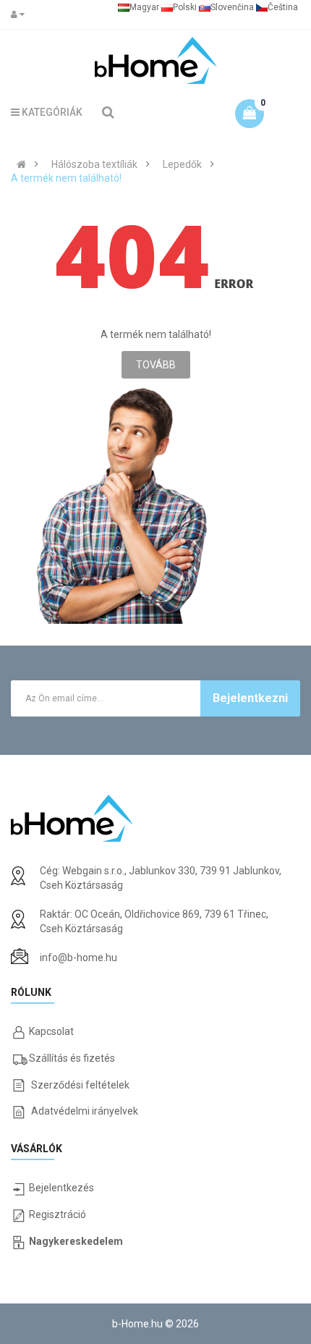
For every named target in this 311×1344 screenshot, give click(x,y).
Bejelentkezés (61, 1187)
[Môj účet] (21, 14)
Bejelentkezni (250, 698)
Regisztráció (57, 1214)
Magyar (144, 7)
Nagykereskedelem (76, 1241)
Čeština (283, 7)
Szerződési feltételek (80, 1085)
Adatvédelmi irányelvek (84, 1111)
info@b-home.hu (78, 957)
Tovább (156, 365)
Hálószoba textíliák (94, 164)
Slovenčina (232, 7)
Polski (185, 7)
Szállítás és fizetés (72, 1058)
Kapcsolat (51, 1031)
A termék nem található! (66, 178)
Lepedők (182, 164)
